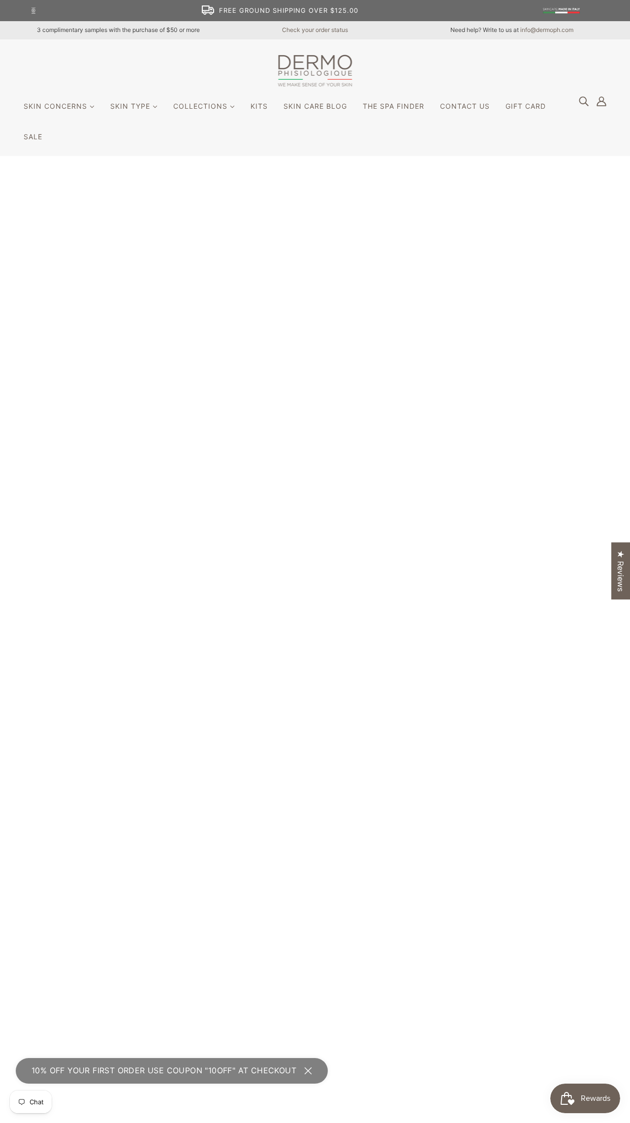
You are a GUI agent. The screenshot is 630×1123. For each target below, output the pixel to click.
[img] (584, 101)
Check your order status (315, 29)
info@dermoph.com (546, 29)
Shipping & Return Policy (315, 920)
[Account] (601, 101)
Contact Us (290, 897)
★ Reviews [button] (621, 571)
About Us (286, 885)
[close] (308, 1071)
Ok (585, 919)
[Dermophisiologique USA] (315, 84)
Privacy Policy (295, 908)
